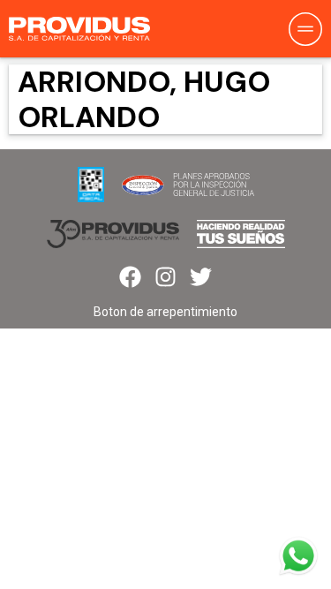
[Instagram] (165, 277)
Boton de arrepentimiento (165, 312)
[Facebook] (130, 277)
